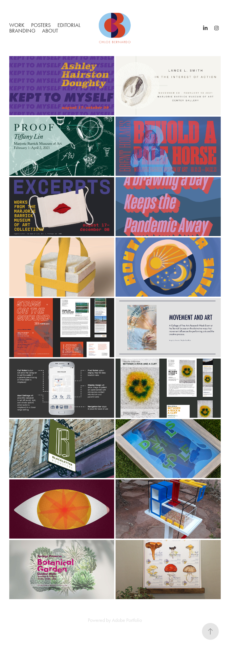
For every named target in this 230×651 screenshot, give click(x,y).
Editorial (69, 25)
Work (16, 25)
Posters (41, 25)
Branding (22, 30)
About (50, 30)
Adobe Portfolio (127, 620)
